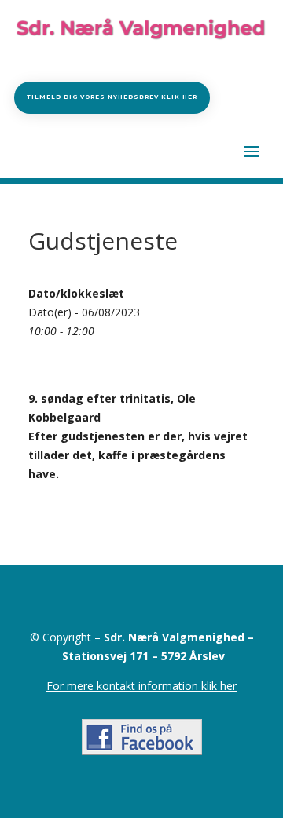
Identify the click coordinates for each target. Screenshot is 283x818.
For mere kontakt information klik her (141, 685)
